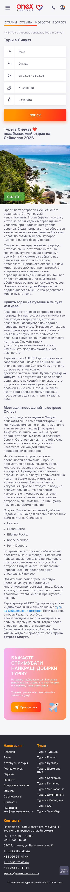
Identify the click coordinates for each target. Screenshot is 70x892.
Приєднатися (28, 707)
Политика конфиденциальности (18, 809)
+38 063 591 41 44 (16, 867)
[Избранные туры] (62, 8)
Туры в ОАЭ (44, 806)
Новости (42, 22)
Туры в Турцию (47, 752)
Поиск (35, 115)
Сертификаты (13, 796)
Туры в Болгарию (49, 778)
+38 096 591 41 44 (16, 862)
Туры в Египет (47, 757)
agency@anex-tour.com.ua (21, 873)
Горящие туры (13, 768)
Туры (7, 757)
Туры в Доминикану (50, 794)
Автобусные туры (16, 763)
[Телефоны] (53, 8)
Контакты (10, 802)
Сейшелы (37, 32)
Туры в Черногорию (50, 789)
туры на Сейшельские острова (33, 609)
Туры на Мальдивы (50, 800)
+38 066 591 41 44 (16, 856)
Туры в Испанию (48, 783)
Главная (9, 752)
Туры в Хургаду (47, 763)
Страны (11, 22)
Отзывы (26, 22)
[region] (35, 23)
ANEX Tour (10, 32)
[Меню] (8, 8)
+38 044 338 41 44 (17, 851)
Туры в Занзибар (48, 811)
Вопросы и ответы (16, 785)
